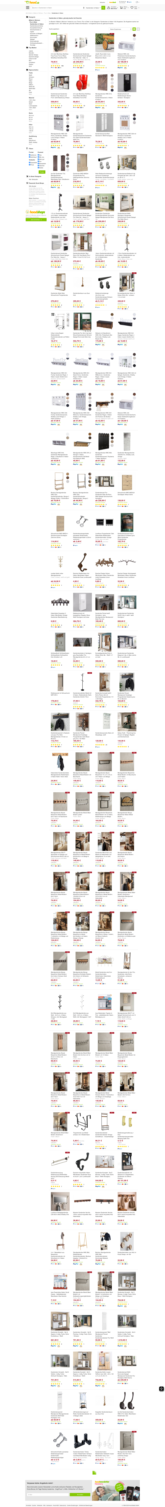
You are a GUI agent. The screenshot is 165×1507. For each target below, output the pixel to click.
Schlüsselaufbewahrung (37, 43)
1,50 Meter (110, 179)
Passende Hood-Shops (36, 183)
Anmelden (80, 1495)
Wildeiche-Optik (106, 418)
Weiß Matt (81, 60)
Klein (85, 1457)
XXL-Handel (32, 186)
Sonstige (32, 45)
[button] (137, 2)
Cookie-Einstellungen (72, 1505)
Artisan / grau (126, 179)
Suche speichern (54, 29)
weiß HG (80, 219)
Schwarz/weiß (127, 339)
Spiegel (32, 39)
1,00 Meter (103, 179)
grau (101, 539)
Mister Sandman (34, 198)
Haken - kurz (104, 1457)
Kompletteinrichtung (36, 28)
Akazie (102, 858)
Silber (79, 816)
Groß (79, 1457)
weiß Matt (86, 219)
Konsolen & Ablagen (36, 33)
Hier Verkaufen (33, 179)
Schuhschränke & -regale (36, 31)
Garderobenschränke (36, 26)
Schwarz (61, 219)
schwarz (57, 577)
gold (68, 577)
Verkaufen (102, 2)
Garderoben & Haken (37, 24)
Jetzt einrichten (35, 220)
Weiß (125, 458)
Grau (56, 219)
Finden (42, 172)
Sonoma (57, 858)
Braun (124, 259)
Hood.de (31, 2)
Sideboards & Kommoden (34, 36)
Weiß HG (87, 60)
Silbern (124, 898)
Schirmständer (34, 41)
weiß (107, 539)
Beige (79, 778)
